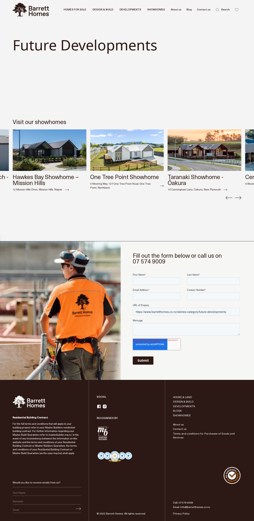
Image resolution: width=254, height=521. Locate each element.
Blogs (177, 411)
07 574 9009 (186, 502)
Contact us (203, 10)
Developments (130, 9)
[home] (31, 10)
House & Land (182, 397)
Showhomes (156, 9)
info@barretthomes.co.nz (195, 507)
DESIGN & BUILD (103, 9)
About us (176, 10)
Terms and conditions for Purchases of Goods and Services (204, 435)
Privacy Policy (181, 513)
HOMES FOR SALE (75, 9)
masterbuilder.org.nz (60, 435)
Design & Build (183, 402)
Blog (189, 10)
